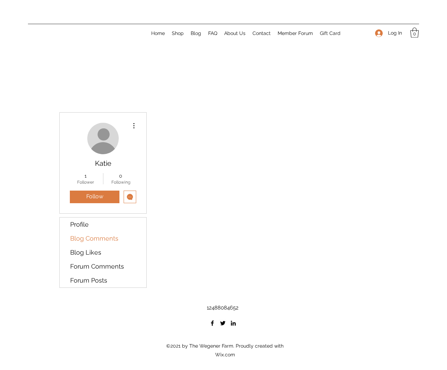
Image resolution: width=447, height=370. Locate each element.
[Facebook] (212, 323)
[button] (414, 33)
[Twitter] (222, 323)
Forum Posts (88, 280)
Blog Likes (85, 252)
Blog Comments (94, 238)
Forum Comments (97, 266)
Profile (79, 224)
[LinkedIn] (233, 323)
